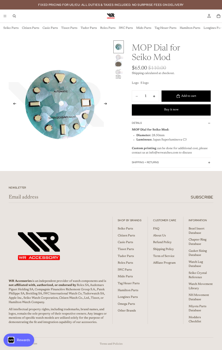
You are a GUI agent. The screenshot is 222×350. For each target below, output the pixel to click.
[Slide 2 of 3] (118, 60)
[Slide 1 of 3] (118, 47)
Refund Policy (162, 242)
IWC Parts (126, 28)
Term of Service (164, 256)
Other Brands (127, 310)
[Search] (14, 16)
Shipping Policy (163, 249)
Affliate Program (164, 263)
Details (137, 123)
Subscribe (202, 197)
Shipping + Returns (145, 162)
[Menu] (5, 16)
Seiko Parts (11, 28)
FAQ (156, 228)
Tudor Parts (89, 28)
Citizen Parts (30, 28)
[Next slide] (106, 104)
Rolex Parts (108, 28)
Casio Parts (50, 28)
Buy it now (171, 109)
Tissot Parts (69, 28)
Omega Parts (126, 303)
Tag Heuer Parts (165, 28)
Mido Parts (143, 28)
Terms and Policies (111, 344)
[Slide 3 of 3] (118, 74)
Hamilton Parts (190, 28)
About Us (159, 235)
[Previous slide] (13, 104)
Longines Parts (128, 297)
